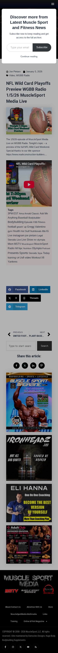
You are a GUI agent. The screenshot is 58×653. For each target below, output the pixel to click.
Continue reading (29, 56)
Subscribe (41, 47)
